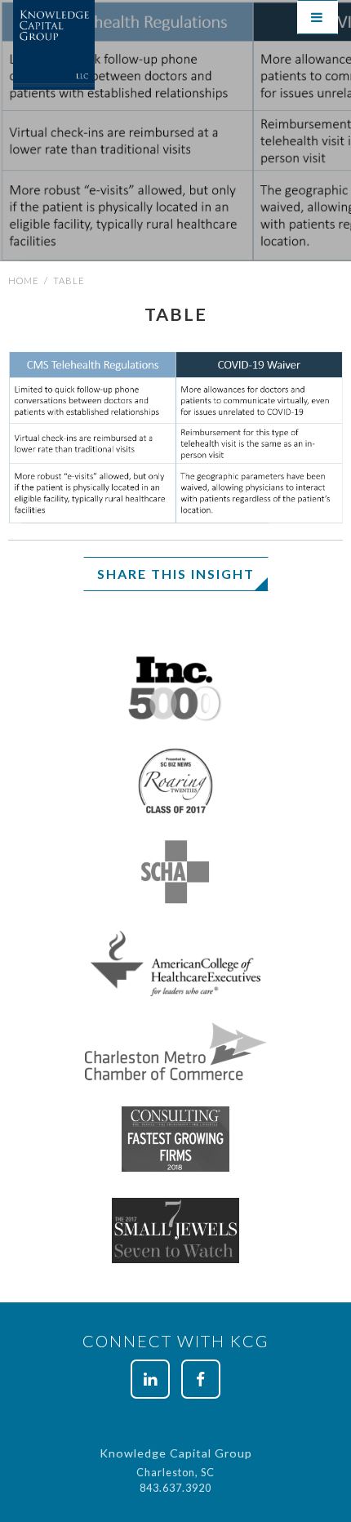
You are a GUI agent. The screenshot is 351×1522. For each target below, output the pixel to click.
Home (23, 280)
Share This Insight (176, 573)
